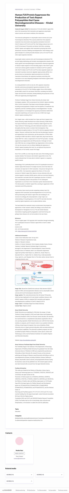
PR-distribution (31, 490)
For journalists (52, 490)
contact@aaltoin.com (19, 458)
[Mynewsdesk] (7, 490)
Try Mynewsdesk (41, 490)
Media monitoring (20, 490)
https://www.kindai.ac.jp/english (28, 340)
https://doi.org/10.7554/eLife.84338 (27, 231)
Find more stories (62, 490)
